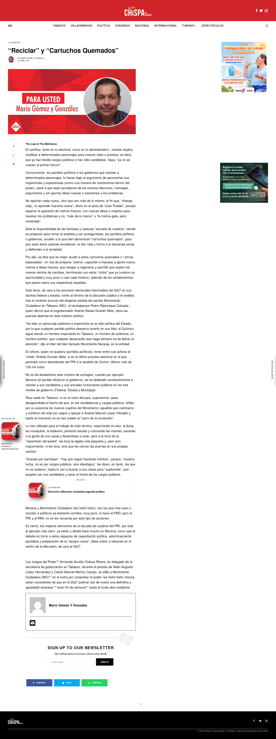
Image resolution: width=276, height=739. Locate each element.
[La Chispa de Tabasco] (138, 10)
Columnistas (14, 42)
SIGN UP (105, 661)
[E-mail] (32, 624)
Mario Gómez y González (33, 58)
